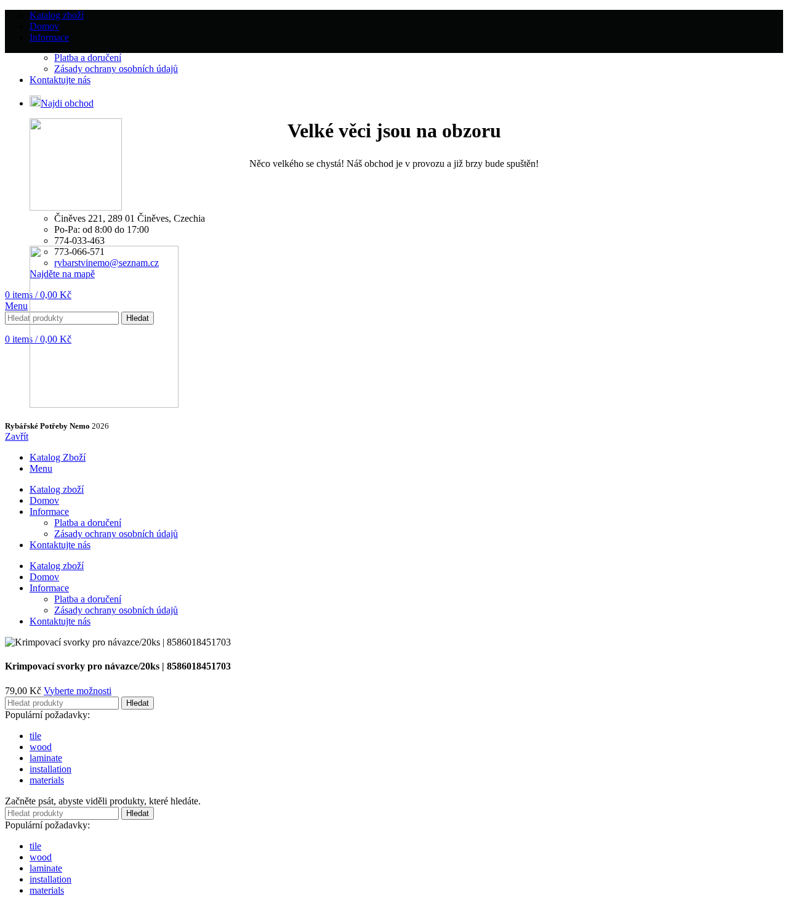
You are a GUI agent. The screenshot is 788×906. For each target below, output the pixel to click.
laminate (46, 758)
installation (50, 769)
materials (47, 780)
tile (35, 735)
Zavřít (16, 436)
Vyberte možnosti (77, 691)
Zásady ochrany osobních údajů (116, 68)
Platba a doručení (87, 57)
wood (41, 747)
